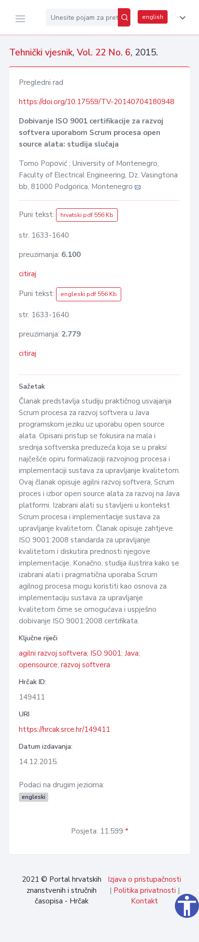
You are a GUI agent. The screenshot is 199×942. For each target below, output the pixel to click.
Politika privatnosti (145, 890)
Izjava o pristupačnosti (144, 879)
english (152, 17)
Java (132, 653)
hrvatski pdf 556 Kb (87, 215)
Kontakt (144, 901)
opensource (38, 665)
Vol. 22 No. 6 (103, 52)
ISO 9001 (105, 653)
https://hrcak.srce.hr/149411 (64, 729)
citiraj (27, 274)
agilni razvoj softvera (53, 653)
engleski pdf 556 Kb (88, 294)
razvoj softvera (85, 665)
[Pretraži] (124, 17)
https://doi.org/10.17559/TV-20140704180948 (96, 102)
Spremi (124, 929)
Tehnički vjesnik (40, 52)
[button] (180, 17)
